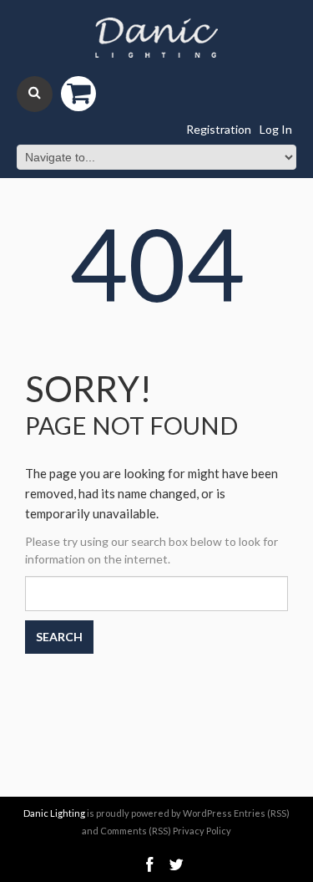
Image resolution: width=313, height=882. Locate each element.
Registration (218, 129)
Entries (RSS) (262, 813)
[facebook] (149, 865)
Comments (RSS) (135, 830)
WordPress (207, 813)
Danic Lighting (54, 813)
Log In (276, 129)
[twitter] (176, 865)
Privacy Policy (202, 830)
